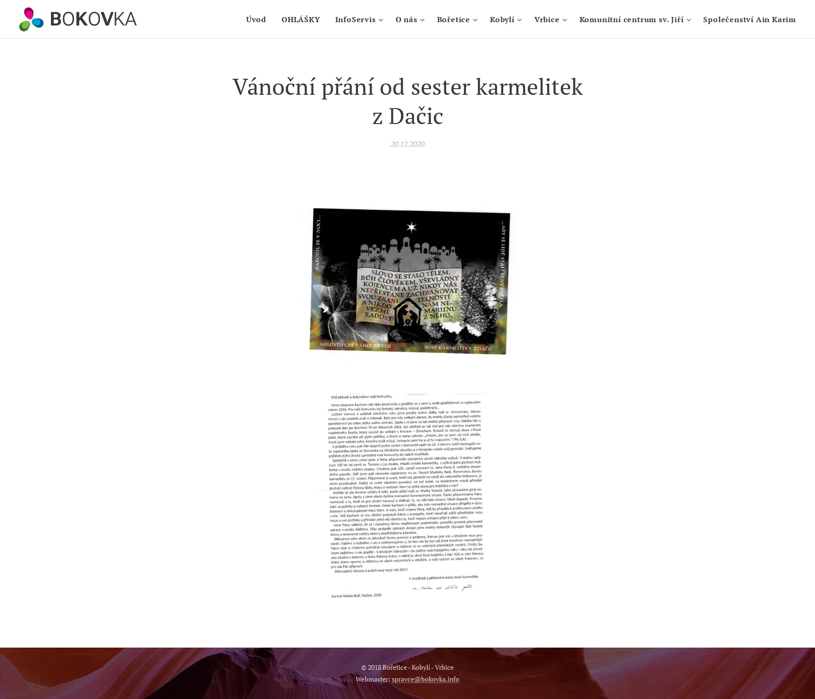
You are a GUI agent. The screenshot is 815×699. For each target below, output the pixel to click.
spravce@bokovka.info (425, 678)
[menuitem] (259, 19)
